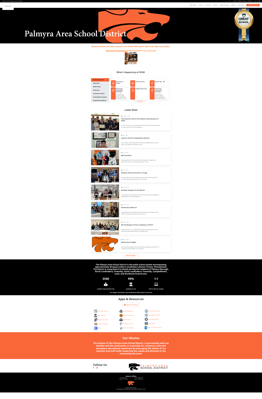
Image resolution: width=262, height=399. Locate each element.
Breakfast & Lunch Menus (132, 304)
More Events (140, 101)
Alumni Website (101, 315)
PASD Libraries (127, 319)
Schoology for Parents (154, 311)
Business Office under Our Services (141, 292)
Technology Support (153, 319)
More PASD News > (131, 255)
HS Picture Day (140, 81)
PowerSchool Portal (128, 323)
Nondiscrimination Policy (131, 387)
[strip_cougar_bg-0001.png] (131, 383)
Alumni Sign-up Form (102, 311)
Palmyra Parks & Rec (128, 315)
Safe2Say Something (128, 328)
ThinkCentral (151, 323)
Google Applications (128, 311)
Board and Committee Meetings (119, 90)
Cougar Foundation (103, 324)
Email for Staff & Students (154, 327)
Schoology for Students (154, 315)
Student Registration (253, 5)
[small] (259, 1)
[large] (93, 368)
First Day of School (119, 82)
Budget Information (103, 320)
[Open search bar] (254, 1)
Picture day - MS (160, 81)
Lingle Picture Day (141, 89)
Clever (99, 328)
